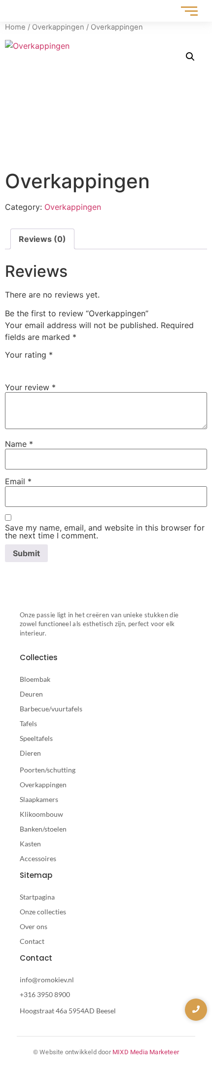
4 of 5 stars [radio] (54, 365)
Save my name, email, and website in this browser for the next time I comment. (105, 531)
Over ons (33, 926)
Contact (32, 941)
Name (19, 444)
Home (15, 27)
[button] (190, 57)
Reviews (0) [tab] (42, 239)
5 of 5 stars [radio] (68, 365)
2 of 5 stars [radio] (25, 365)
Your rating (29, 355)
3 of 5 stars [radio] (39, 365)
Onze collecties (43, 911)
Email (18, 481)
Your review (30, 387)
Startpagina (37, 897)
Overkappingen (58, 27)
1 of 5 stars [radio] (11, 365)
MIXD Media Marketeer (145, 1052)
